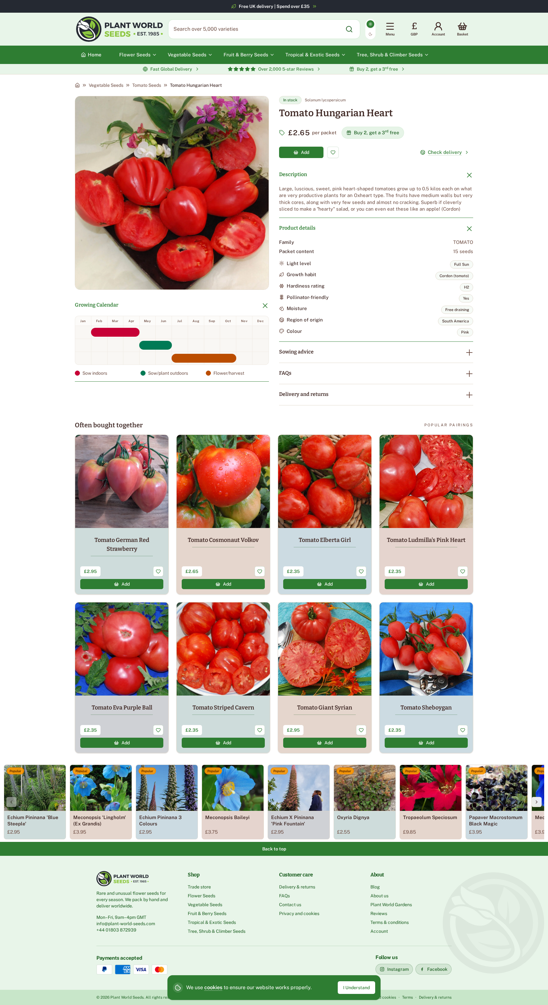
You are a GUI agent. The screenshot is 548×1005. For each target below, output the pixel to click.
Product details (297, 228)
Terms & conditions (389, 922)
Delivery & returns (297, 886)
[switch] (370, 29)
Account (379, 931)
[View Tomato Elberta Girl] (324, 514)
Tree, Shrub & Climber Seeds (216, 931)
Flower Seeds (201, 895)
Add (305, 152)
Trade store (199, 886)
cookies (213, 987)
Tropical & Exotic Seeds (212, 922)
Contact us (290, 904)
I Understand (356, 987)
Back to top (274, 848)
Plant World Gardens (391, 904)
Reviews (378, 913)
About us (379, 895)
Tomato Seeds (146, 85)
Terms (407, 997)
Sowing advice (296, 352)
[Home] (77, 85)
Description (293, 174)
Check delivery (445, 152)
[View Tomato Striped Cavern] (223, 677)
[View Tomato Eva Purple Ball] (121, 677)
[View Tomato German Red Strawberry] (121, 514)
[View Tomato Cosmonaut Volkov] (223, 514)
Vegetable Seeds (106, 85)
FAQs (285, 373)
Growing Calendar (96, 305)
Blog (375, 886)
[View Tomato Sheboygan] (426, 677)
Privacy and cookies (299, 913)
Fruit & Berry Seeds (207, 913)
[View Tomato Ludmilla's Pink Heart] (426, 514)
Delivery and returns (304, 394)
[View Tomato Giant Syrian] (324, 677)
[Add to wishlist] (333, 152)
